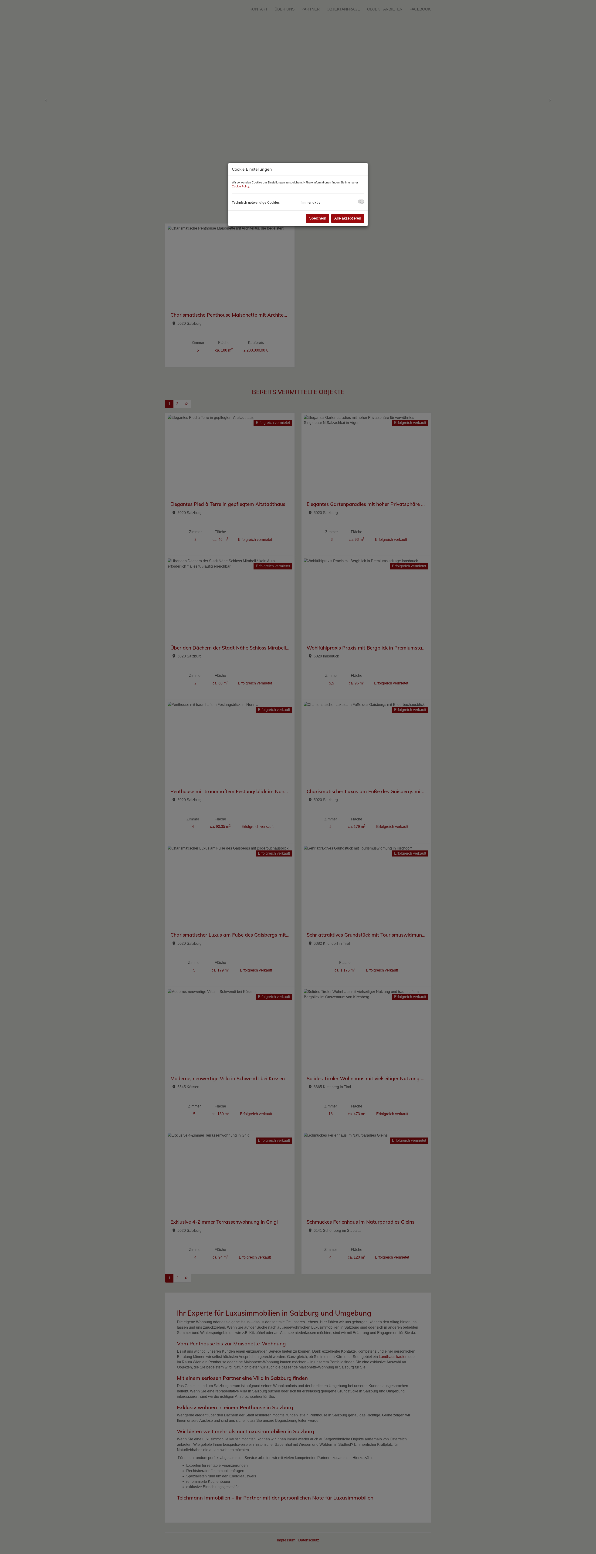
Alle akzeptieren (347, 218)
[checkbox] (361, 201)
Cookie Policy (240, 186)
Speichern (317, 218)
